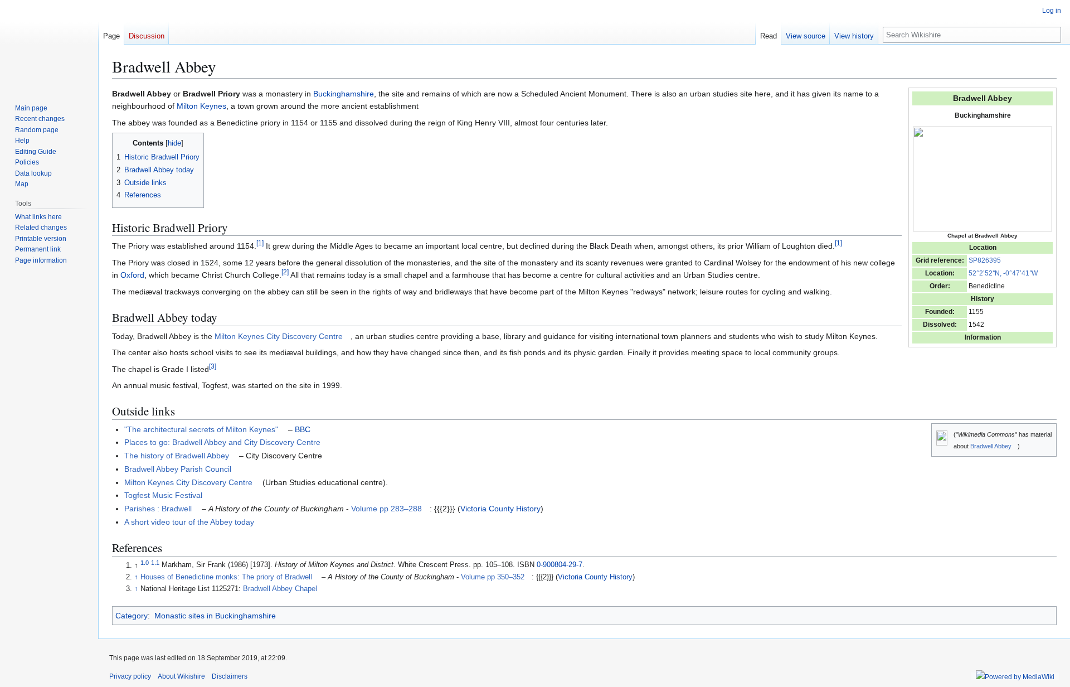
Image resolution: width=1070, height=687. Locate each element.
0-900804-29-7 (559, 565)
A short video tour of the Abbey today (189, 521)
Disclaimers (229, 676)
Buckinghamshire (343, 93)
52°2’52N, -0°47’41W (1003, 273)
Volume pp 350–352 (492, 577)
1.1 (155, 562)
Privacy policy (130, 676)
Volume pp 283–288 (386, 508)
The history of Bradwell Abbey (176, 455)
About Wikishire (181, 676)
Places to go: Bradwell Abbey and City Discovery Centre (222, 442)
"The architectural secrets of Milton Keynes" (201, 429)
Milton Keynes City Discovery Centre (279, 336)
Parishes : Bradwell (158, 508)
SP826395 (985, 260)
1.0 (144, 562)
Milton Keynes (201, 105)
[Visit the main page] (49, 44)
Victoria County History (500, 508)
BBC (302, 429)
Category (131, 615)
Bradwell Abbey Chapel (280, 589)
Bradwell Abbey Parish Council (177, 469)
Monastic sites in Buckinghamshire (215, 615)
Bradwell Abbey (990, 446)
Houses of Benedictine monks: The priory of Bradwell (226, 577)
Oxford (132, 274)
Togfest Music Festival (163, 495)
